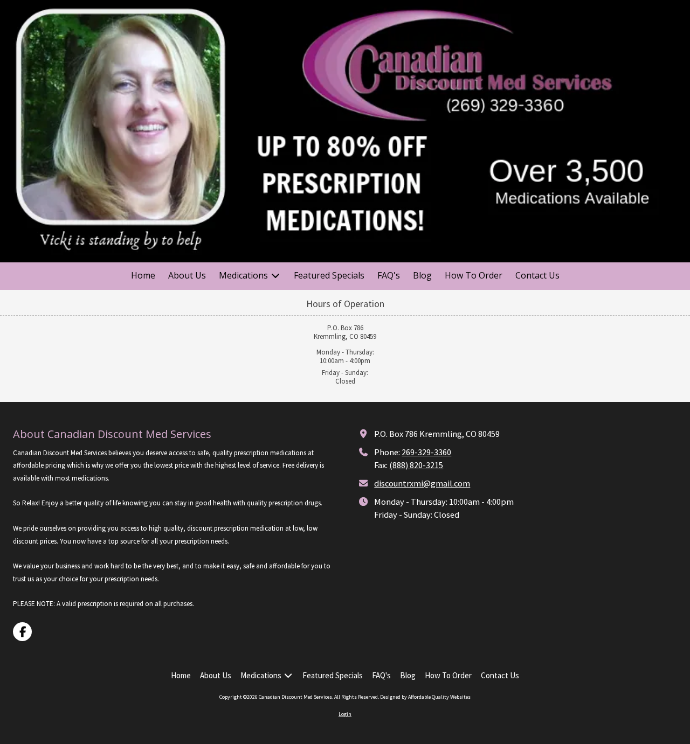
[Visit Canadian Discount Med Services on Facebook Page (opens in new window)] (22, 631)
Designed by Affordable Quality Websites (425, 696)
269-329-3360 (426, 452)
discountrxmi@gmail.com (422, 483)
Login (345, 714)
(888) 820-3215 (416, 465)
